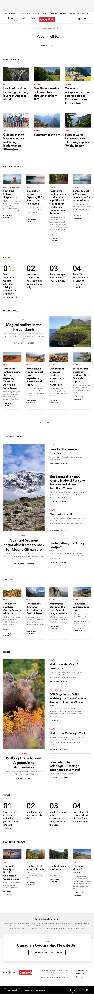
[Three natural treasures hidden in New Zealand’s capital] (82, 381)
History (36, 13)
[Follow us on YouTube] (87, 990)
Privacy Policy (26, 991)
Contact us (40, 991)
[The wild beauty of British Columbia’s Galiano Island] (12, 874)
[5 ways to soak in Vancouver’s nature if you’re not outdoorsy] (82, 209)
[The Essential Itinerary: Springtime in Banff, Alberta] (35, 613)
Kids (44, 13)
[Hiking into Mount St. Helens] (82, 874)
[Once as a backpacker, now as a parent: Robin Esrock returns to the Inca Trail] (78, 87)
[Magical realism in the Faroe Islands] (47, 331)
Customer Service (82, 970)
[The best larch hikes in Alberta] (35, 874)
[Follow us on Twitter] (75, 990)
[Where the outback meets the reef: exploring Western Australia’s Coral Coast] (12, 381)
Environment (10, 13)
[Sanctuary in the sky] (47, 133)
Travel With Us (14, 21)
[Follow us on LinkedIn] (72, 992)
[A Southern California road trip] (82, 613)
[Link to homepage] (47, 19)
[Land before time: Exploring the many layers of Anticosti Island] (16, 87)
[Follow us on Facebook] (71, 990)
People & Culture (67, 13)
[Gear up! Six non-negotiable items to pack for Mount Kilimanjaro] (24, 505)
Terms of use (12, 991)
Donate (11, 18)
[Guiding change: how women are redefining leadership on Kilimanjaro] (16, 133)
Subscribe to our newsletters (47, 953)
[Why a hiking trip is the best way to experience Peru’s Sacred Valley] (35, 381)
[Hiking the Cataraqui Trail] (70, 741)
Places (81, 13)
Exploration (25, 13)
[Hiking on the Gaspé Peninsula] (70, 672)
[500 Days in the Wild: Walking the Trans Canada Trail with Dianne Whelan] (70, 707)
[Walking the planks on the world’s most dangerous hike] (58, 613)
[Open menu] (85, 19)
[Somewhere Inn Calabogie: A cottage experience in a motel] (70, 769)
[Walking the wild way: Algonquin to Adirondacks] (24, 720)
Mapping (53, 13)
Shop (33, 18)
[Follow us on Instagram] (79, 990)
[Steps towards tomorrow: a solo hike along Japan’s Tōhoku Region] (78, 133)
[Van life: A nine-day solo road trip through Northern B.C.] (47, 87)
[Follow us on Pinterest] (83, 990)
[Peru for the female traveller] (70, 456)
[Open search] (79, 19)
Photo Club (80, 974)
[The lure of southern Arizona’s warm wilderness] (12, 613)
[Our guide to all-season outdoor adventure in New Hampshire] (58, 381)
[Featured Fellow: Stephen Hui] (12, 209)
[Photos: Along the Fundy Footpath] (70, 552)
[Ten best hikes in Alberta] (58, 874)
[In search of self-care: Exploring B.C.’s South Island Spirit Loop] (35, 209)
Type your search (47, 28)
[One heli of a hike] (70, 522)
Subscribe (22, 18)
